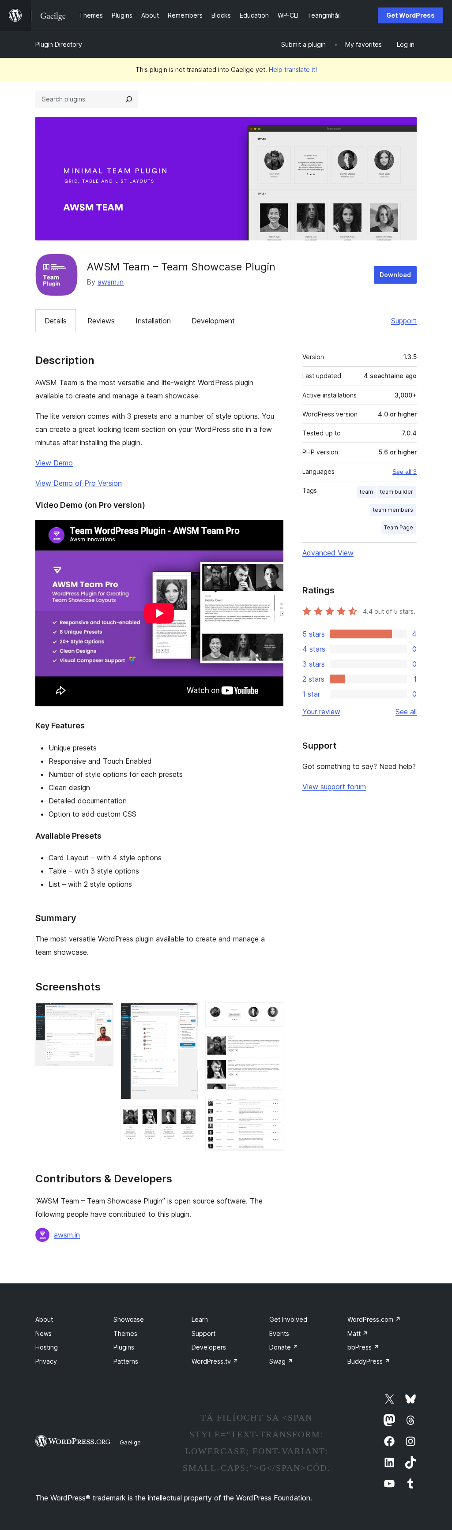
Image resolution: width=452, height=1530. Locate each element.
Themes (125, 1333)
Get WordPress (410, 15)
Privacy (46, 1361)
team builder (396, 491)
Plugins (123, 1347)
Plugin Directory (58, 44)
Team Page (398, 527)
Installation (153, 320)
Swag (281, 1361)
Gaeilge (130, 1442)
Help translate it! (293, 69)
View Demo (54, 462)
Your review (321, 711)
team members (393, 509)
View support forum (334, 786)
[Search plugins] (129, 99)
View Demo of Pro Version (78, 483)
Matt (357, 1333)
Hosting (46, 1347)
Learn (200, 1319)
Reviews (101, 320)
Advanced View (328, 552)
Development (213, 320)
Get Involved (288, 1319)
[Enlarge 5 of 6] (271, 1045)
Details (56, 320)
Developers (209, 1347)
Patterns (125, 1361)
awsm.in (111, 282)
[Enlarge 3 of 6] (186, 1118)
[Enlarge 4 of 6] (271, 1014)
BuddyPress (368, 1361)
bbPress (363, 1347)
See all (406, 711)
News (43, 1333)
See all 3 (404, 471)
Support (404, 320)
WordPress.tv (215, 1361)
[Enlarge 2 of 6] (186, 1014)
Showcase (128, 1319)
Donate (283, 1347)
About (44, 1319)
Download (395, 274)
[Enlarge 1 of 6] (101, 1014)
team (366, 491)
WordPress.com (374, 1319)
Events (279, 1333)
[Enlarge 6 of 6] (271, 1108)
